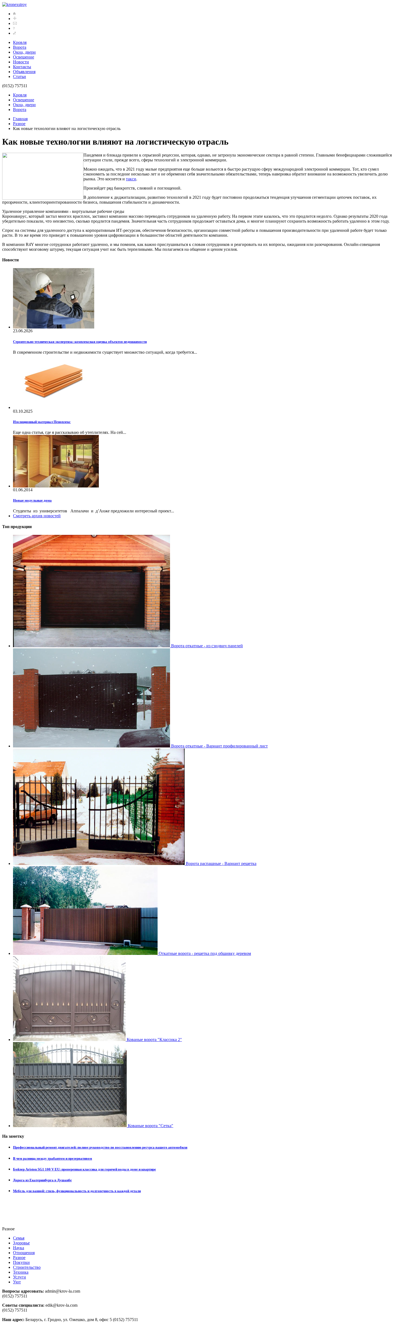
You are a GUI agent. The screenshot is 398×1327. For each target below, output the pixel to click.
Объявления (24, 71)
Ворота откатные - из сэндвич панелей (206, 645)
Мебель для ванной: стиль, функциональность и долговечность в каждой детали (77, 1191)
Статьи (19, 76)
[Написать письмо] (15, 23)
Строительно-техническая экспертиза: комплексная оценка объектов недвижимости (80, 342)
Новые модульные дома (32, 500)
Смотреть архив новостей (37, 515)
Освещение (23, 57)
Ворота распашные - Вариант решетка (220, 863)
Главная (20, 118)
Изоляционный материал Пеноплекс (42, 422)
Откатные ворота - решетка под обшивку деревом (204, 953)
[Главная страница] (14, 13)
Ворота (19, 47)
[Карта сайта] (15, 18)
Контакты (22, 66)
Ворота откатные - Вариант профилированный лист (219, 746)
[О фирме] (14, 28)
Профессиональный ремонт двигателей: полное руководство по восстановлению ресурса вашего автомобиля (100, 1147)
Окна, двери (24, 52)
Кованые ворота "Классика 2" (154, 1039)
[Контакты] (14, 33)
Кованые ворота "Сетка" (150, 1125)
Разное (19, 123)
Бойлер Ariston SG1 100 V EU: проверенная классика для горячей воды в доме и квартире (84, 1169)
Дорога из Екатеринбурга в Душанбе (42, 1180)
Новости (21, 62)
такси (131, 179)
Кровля (20, 42)
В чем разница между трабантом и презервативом (52, 1158)
